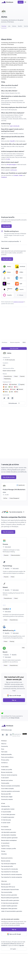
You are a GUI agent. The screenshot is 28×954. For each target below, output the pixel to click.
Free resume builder (6, 892)
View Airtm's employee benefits (10, 241)
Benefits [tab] (20, 26)
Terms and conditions (7, 757)
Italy (17, 391)
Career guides (5, 783)
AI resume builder (6, 811)
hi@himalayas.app (6, 730)
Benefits (6, 568)
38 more (21, 295)
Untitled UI (4, 945)
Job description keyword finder (10, 889)
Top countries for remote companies (11, 874)
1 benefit (12, 141)
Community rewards (7, 799)
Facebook (4, 177)
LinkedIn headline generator (9, 906)
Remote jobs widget (6, 796)
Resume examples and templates (10, 786)
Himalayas (4, 342)
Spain (6, 386)
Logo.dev (21, 945)
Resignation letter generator (9, 908)
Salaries (6, 654)
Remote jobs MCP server (8, 887)
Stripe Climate (15, 718)
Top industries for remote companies (11, 877)
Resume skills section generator (10, 900)
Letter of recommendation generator (11, 911)
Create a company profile (8, 848)
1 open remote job (14, 126)
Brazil (11, 386)
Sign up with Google (15, 695)
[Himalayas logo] (7, 2)
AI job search (5, 777)
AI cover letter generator (8, 814)
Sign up (14, 700)
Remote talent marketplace (9, 840)
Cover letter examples (7, 788)
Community (4, 746)
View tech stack (7, 259)
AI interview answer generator (9, 903)
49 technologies (11, 164)
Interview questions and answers (10, 791)
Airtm (4, 492)
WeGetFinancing (8, 630)
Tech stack (7, 547)
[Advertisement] (14, 34)
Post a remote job (6, 829)
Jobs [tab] (9, 26)
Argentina (22, 384)
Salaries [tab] (14, 26)
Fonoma (5, 544)
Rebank (5, 587)
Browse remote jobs (6, 772)
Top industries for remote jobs (9, 871)
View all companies (8, 532)
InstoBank (6, 609)
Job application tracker (7, 809)
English (14, 949)
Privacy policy (5, 760)
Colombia (7, 389)
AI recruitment (5, 843)
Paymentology (7, 566)
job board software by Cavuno (12, 943)
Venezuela (20, 389)
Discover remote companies (9, 775)
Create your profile (6, 769)
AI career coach (5, 822)
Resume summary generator (9, 895)
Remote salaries (5, 861)
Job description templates (8, 835)
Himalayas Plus (5, 806)
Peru (17, 386)
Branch (5, 652)
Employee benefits (6, 754)
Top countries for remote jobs (9, 869)
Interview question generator (9, 837)
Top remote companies (15, 512)
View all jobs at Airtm (9, 477)
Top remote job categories (8, 863)
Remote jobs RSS (6, 794)
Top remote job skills (7, 866)
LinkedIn (15, 175)
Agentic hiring (5, 846)
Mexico (6, 384)
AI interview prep (6, 820)
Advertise (4, 854)
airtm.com (14, 170)
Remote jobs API (5, 884)
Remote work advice (7, 780)
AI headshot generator (7, 817)
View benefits (6, 226)
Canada (13, 389)
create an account (18, 302)
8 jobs (23, 647)
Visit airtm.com (12, 403)
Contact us (4, 762)
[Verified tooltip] (10, 609)
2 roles (8, 159)
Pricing (3, 851)
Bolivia (6, 391)
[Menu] (25, 2)
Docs (2, 749)
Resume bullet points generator (10, 897)
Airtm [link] (24, 342)
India (12, 391)
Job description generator (8, 832)
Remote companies (15, 342)
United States (14, 384)
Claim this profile (14, 348)
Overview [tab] (3, 26)
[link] (4, 342)
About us (3, 743)
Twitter (21, 175)
